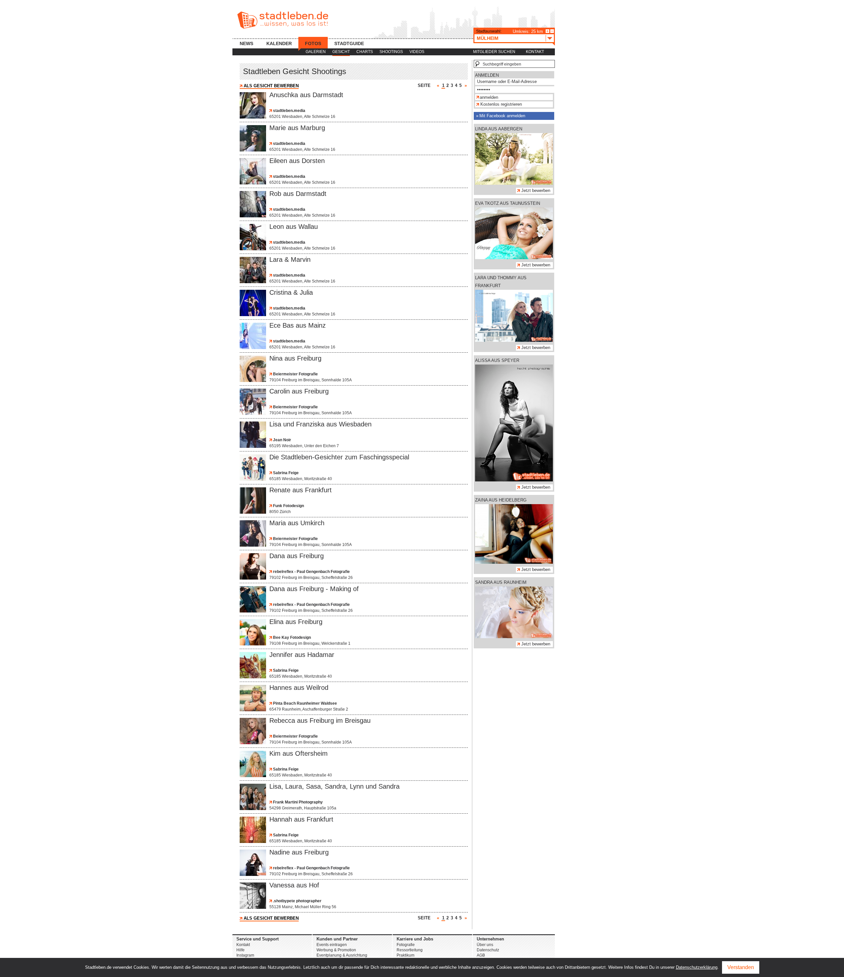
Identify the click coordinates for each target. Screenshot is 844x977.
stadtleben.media (288, 110)
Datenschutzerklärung (696, 967)
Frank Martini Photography (297, 802)
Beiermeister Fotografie (295, 374)
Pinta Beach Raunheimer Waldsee (304, 703)
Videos (416, 51)
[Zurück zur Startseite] (282, 20)
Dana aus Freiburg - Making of (314, 588)
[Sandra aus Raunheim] (514, 636)
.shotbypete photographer (296, 901)
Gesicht (341, 51)
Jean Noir (281, 440)
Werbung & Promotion (336, 950)
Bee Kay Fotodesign (291, 637)
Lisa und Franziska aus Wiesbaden (320, 424)
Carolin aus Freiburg (299, 391)
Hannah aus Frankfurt (301, 819)
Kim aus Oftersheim (298, 753)
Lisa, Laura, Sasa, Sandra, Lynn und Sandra (334, 786)
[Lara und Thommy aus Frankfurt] (514, 340)
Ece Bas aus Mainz (297, 325)
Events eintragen (331, 944)
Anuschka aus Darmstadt (306, 94)
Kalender (279, 43)
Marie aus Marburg (297, 127)
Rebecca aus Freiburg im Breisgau (320, 720)
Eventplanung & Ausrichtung (341, 955)
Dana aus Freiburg (296, 555)
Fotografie (406, 944)
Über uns (485, 944)
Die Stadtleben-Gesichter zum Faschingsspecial (339, 457)
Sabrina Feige (285, 473)
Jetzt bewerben (535, 190)
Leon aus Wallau (293, 226)
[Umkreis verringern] (552, 31)
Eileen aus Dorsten (297, 160)
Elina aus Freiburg (295, 621)
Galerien (316, 51)
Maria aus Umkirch (296, 523)
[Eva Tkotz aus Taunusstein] (514, 257)
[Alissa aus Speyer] (514, 479)
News (246, 43)
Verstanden (740, 967)
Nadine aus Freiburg (299, 852)
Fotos (313, 43)
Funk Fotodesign (288, 505)
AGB (481, 955)
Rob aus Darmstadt (297, 193)
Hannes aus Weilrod (298, 687)
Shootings (391, 51)
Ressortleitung (410, 950)
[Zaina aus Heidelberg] (514, 562)
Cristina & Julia (291, 292)
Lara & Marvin (290, 259)
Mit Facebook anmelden (502, 115)
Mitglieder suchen (494, 51)
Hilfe (240, 950)
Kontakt (535, 51)
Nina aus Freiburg (295, 358)
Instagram (245, 955)
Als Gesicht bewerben (271, 85)
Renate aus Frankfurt (300, 490)
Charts (364, 51)
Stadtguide (349, 43)
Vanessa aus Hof (294, 885)
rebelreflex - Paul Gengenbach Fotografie (311, 571)
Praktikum (405, 955)
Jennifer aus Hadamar (301, 654)
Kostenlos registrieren (501, 104)
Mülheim (487, 38)
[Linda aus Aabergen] (514, 183)
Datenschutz (488, 950)
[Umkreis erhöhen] (547, 31)
